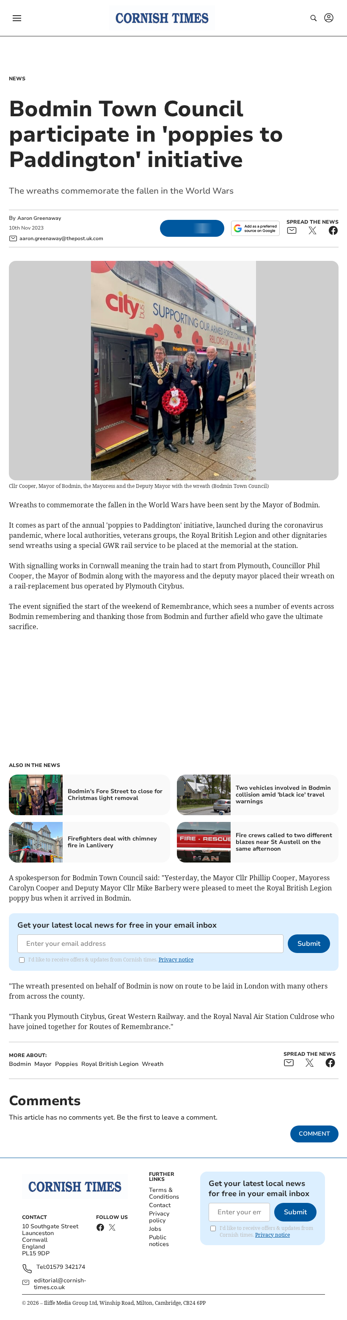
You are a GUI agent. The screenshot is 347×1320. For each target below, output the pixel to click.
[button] (17, 18)
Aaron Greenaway (39, 218)
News (17, 78)
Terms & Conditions (164, 1193)
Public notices (159, 1240)
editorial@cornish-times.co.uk (60, 1284)
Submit (308, 943)
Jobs (155, 1229)
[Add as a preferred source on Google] (255, 228)
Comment (314, 1134)
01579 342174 (65, 1267)
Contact (160, 1205)
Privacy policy (159, 1217)
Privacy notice (176, 959)
